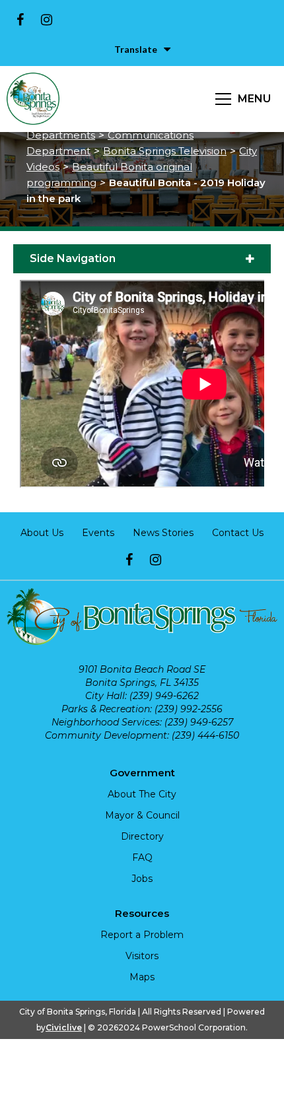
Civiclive (64, 1027)
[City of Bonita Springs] (33, 99)
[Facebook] (20, 20)
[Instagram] (46, 20)
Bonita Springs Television (165, 151)
